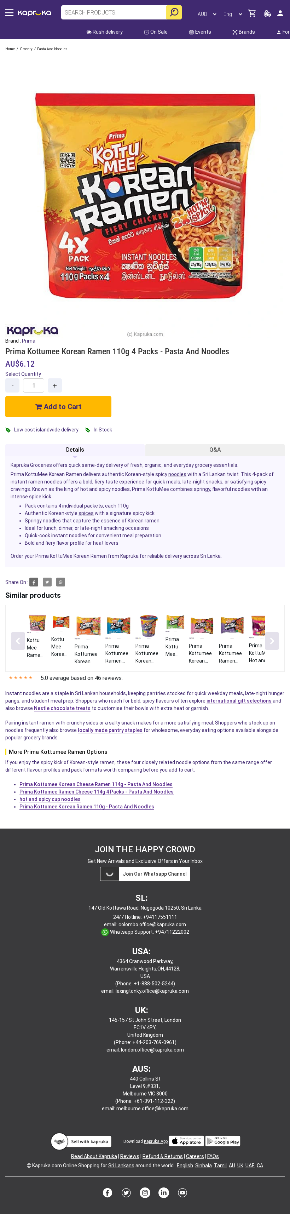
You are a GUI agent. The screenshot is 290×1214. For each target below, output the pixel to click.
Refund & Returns (163, 1156)
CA (260, 1165)
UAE (250, 1165)
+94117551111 (160, 917)
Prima (28, 341)
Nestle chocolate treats (62, 708)
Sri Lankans (121, 1165)
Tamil (220, 1165)
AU (232, 1165)
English (185, 1165)
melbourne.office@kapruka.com (152, 1108)
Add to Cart (62, 406)
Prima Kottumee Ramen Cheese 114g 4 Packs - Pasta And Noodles (96, 792)
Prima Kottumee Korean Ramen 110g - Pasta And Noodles (86, 806)
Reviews (129, 1156)
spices (86, 513)
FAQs (213, 1156)
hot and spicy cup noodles (50, 799)
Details (75, 449)
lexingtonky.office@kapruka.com (152, 991)
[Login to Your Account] (280, 16)
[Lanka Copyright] (29, 1165)
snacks (214, 482)
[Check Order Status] (267, 15)
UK (240, 1165)
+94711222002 (172, 932)
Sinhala (203, 1165)
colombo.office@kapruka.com (152, 924)
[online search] (174, 12)
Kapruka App (156, 1141)
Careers (195, 1156)
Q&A (215, 449)
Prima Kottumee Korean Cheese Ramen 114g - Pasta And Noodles (96, 784)
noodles (177, 474)
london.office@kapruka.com (152, 1050)
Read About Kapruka (94, 1156)
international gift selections (239, 701)
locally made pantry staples (110, 730)
